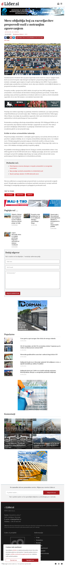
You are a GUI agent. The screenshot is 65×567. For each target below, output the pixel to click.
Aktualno (8, 32)
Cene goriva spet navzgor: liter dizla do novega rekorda (38, 338)
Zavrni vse (13, 560)
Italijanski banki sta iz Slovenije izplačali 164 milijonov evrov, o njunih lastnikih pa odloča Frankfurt (40, 363)
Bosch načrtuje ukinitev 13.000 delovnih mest (24, 174)
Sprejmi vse (30, 560)
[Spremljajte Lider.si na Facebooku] (55, 563)
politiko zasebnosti (15, 554)
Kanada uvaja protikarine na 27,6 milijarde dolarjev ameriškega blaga (35, 219)
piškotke (15, 550)
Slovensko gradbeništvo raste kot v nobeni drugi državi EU (39, 354)
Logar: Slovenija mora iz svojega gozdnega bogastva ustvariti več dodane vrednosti (16, 239)
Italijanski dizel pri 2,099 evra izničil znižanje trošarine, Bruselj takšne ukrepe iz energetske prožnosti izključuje (38, 371)
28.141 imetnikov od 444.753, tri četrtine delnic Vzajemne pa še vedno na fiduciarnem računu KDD (40, 347)
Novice (16, 32)
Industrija (20, 194)
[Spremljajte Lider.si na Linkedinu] (61, 563)
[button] (5, 37)
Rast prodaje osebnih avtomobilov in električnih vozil (26, 171)
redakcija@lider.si (15, 519)
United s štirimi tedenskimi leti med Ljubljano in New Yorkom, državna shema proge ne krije (16, 219)
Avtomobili (9, 194)
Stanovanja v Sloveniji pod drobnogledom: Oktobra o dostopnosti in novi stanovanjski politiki (55, 220)
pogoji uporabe (25, 554)
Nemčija (29, 194)
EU (13, 32)
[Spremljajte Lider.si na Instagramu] (58, 563)
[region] (22, 554)
